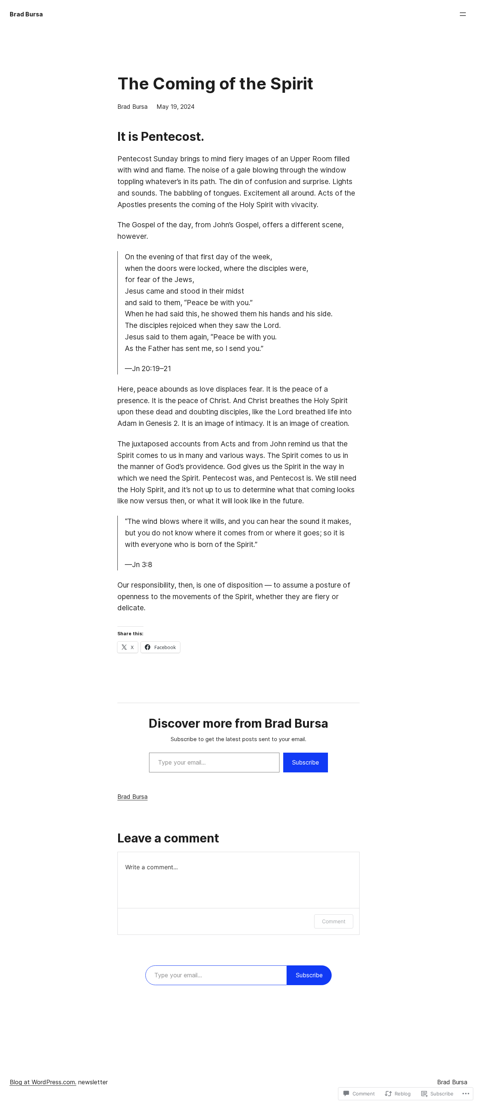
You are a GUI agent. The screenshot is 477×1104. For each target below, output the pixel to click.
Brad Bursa (26, 14)
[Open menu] (462, 14)
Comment (333, 921)
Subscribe (305, 762)
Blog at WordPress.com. (43, 1082)
